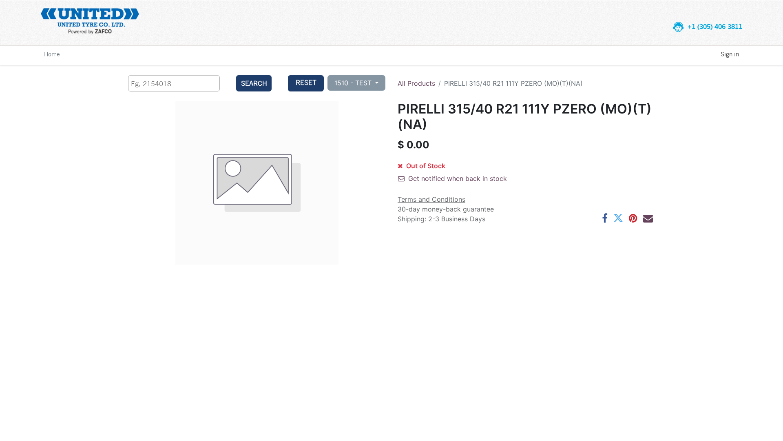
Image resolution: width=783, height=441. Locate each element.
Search (254, 83)
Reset (306, 82)
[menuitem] (52, 54)
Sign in (730, 54)
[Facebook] (605, 218)
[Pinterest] (633, 218)
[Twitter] (618, 218)
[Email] (648, 218)
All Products (416, 83)
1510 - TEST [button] (354, 83)
